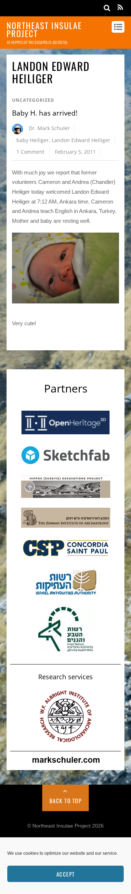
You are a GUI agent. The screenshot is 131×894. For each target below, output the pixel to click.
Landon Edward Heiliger (81, 140)
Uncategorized (33, 100)
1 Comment (30, 151)
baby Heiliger (32, 140)
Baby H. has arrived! (45, 113)
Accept (65, 874)
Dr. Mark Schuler (49, 128)
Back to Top (65, 801)
